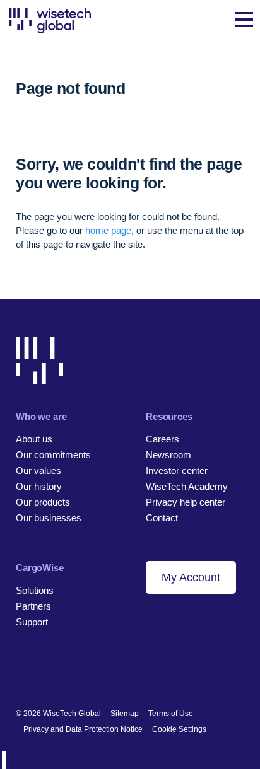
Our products (43, 502)
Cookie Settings (179, 729)
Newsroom (168, 454)
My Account (191, 577)
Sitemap (124, 713)
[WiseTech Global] (50, 20)
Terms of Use (170, 713)
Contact (162, 517)
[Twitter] (65, 672)
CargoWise (40, 567)
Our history (39, 486)
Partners (33, 606)
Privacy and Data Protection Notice (83, 729)
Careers (162, 439)
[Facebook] (43, 672)
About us (34, 439)
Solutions (35, 590)
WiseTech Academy (187, 486)
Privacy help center (185, 502)
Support (32, 621)
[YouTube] (86, 672)
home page (108, 230)
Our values (38, 470)
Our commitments (53, 454)
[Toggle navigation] (244, 20)
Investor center (177, 470)
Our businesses (48, 517)
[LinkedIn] (22, 672)
